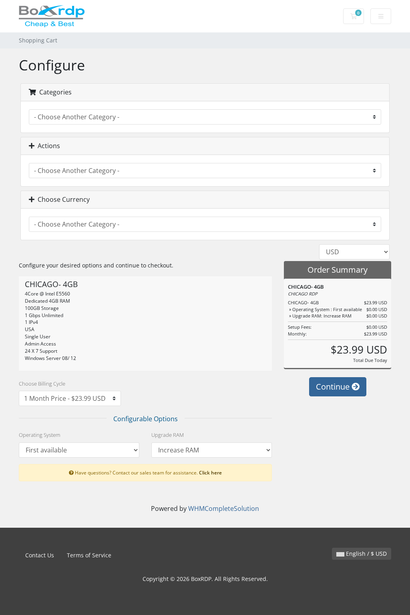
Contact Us (39, 555)
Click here (210, 472)
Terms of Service (89, 555)
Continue (334, 386)
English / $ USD (365, 553)
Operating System (39, 434)
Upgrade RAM (167, 434)
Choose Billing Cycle (42, 383)
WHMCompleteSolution (223, 508)
